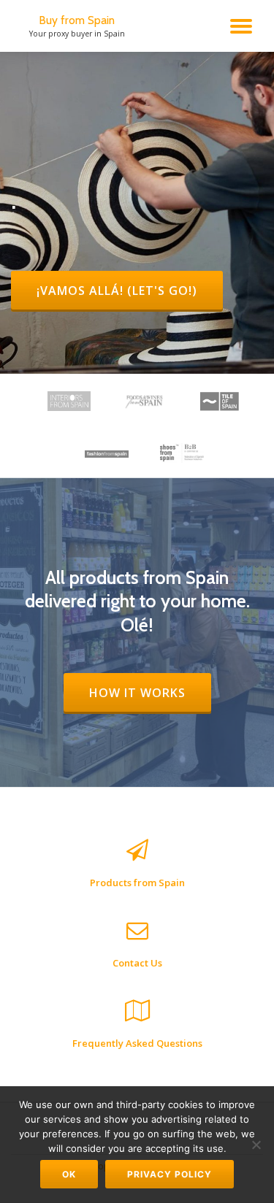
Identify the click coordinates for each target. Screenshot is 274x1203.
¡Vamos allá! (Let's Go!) (129, 290)
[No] (255, 1144)
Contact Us (137, 962)
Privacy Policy (169, 1174)
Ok (69, 1174)
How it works (149, 692)
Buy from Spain (77, 20)
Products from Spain (137, 882)
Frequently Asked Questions (137, 1043)
